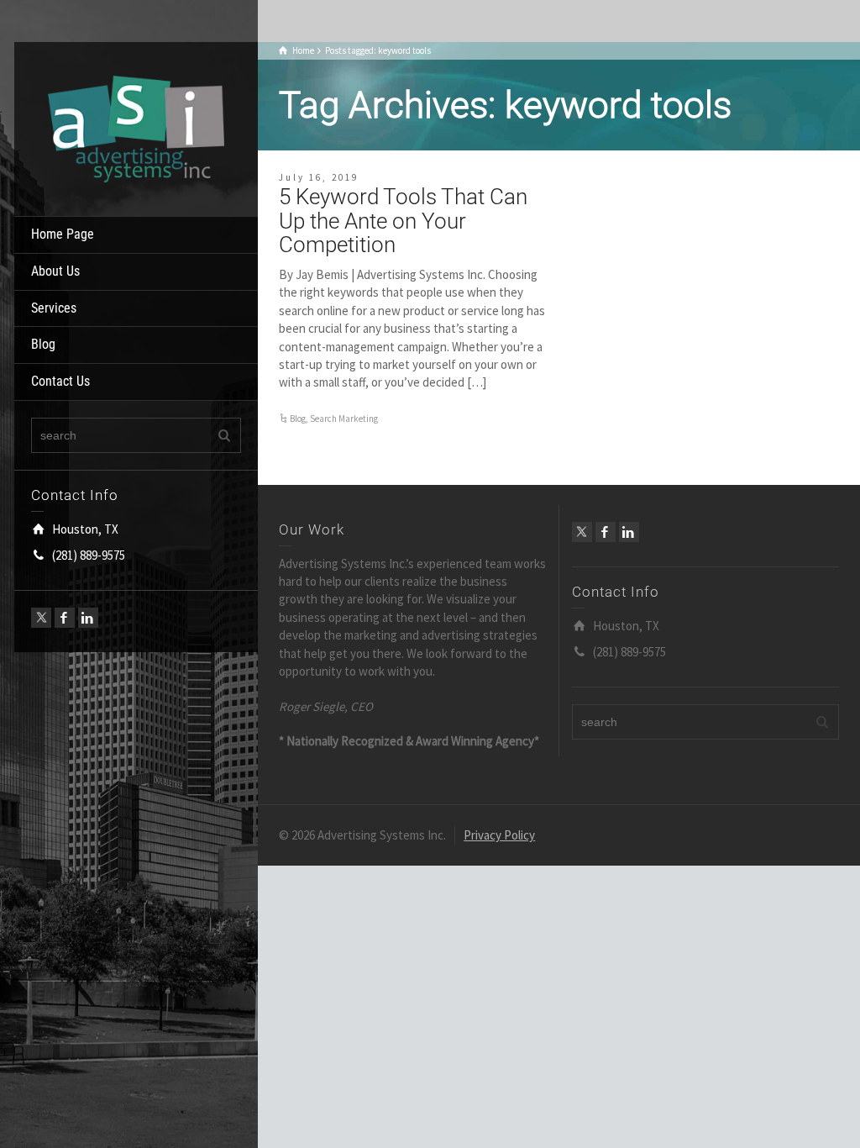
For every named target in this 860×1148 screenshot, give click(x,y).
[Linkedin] (88, 618)
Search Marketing (344, 418)
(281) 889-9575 (88, 555)
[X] (41, 618)
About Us (55, 271)
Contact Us (60, 381)
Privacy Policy (499, 835)
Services (53, 308)
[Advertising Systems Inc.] (136, 127)
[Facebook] (65, 618)
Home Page (62, 234)
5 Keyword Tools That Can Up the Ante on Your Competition (403, 220)
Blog (43, 344)
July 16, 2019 (319, 177)
